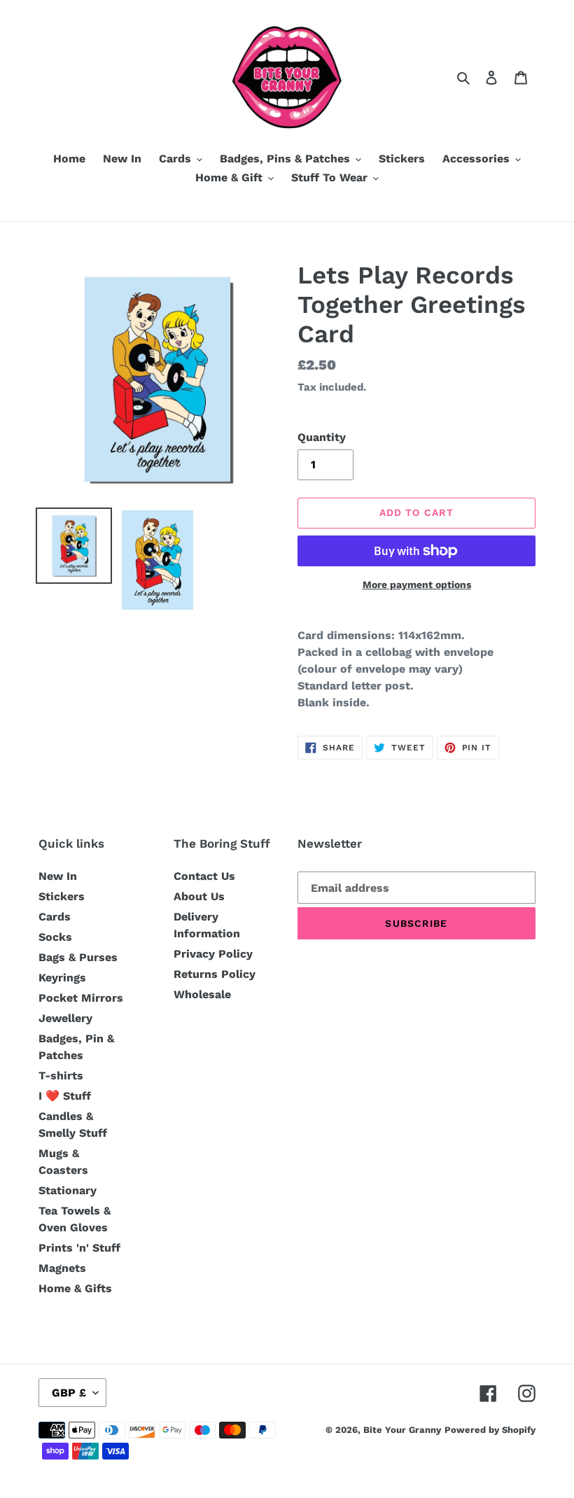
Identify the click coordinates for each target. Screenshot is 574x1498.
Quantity (322, 437)
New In (57, 876)
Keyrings (62, 977)
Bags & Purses (78, 957)
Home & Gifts (75, 1288)
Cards (54, 916)
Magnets (62, 1268)
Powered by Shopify (490, 1429)
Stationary (67, 1190)
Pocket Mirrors (80, 997)
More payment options (417, 584)
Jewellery (65, 1018)
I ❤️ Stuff (64, 1095)
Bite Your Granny (402, 1429)
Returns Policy (214, 974)
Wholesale (202, 994)
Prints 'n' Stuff (79, 1247)
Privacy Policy (213, 953)
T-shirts (60, 1075)
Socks (55, 937)
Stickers (61, 896)
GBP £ (69, 1392)
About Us (199, 896)
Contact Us (204, 876)
